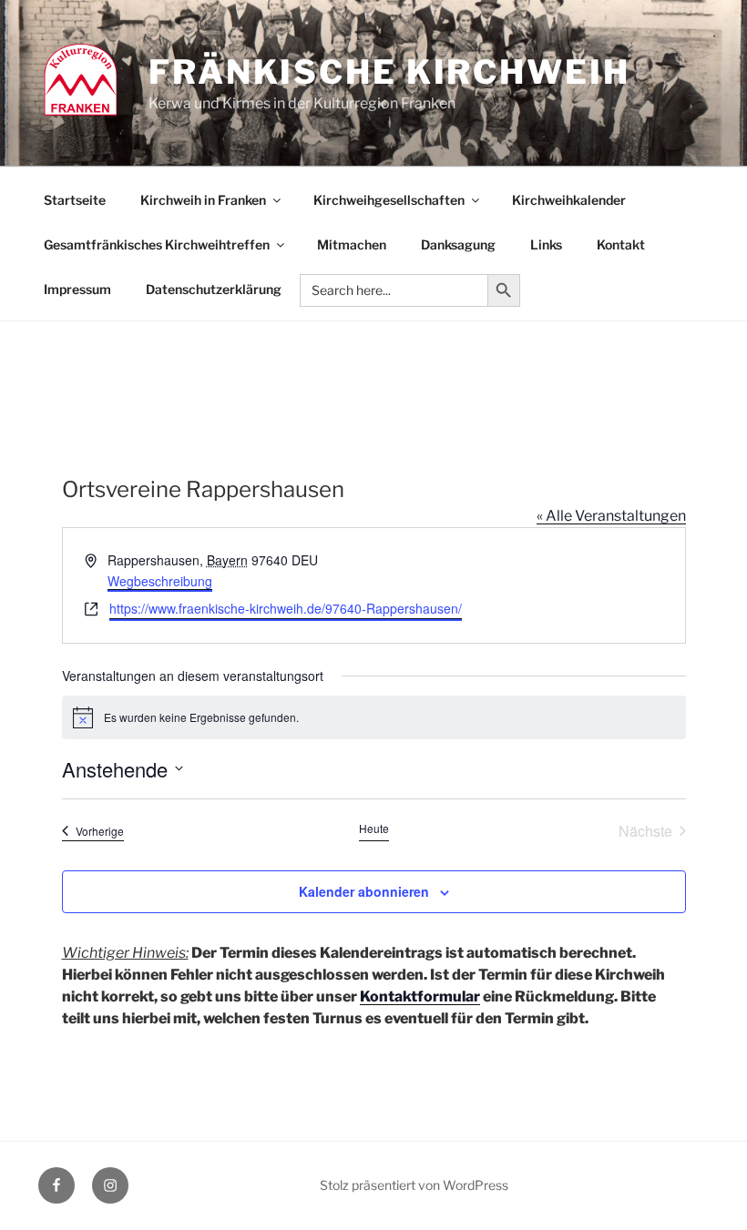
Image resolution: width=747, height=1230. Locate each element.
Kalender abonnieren (364, 891)
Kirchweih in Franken (203, 200)
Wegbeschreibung (159, 581)
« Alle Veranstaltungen (611, 515)
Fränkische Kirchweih (389, 72)
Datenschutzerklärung (213, 289)
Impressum (77, 289)
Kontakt (621, 244)
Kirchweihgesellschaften (389, 200)
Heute (374, 828)
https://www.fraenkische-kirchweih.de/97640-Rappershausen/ (285, 608)
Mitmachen (351, 244)
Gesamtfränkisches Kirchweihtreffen (157, 244)
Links (546, 244)
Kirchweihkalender (569, 200)
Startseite (75, 200)
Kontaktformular (420, 996)
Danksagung (458, 244)
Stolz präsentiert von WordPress (414, 1185)
